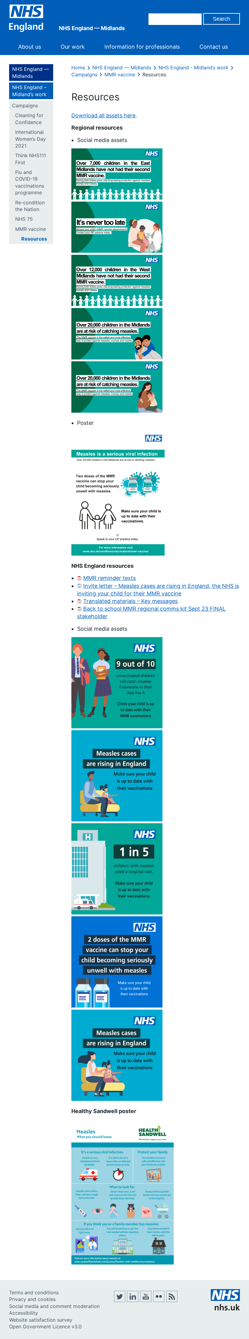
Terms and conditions (34, 1292)
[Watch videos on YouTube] (146, 1300)
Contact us (214, 46)
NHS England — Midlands (30, 72)
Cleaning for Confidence (29, 118)
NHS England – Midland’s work (29, 90)
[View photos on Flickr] (159, 1300)
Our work (73, 46)
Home (78, 67)
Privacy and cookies (32, 1299)
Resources (34, 239)
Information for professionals (142, 46)
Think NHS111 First (30, 158)
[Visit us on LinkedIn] (132, 1300)
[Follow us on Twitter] (119, 1300)
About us (29, 46)
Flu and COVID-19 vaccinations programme (29, 182)
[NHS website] (225, 1309)
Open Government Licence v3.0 (45, 1326)
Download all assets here (103, 115)
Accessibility (23, 1313)
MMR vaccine (30, 229)
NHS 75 (24, 219)
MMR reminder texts (109, 578)
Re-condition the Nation (30, 205)
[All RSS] (172, 1300)
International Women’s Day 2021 (30, 139)
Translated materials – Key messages (130, 601)
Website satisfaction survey (40, 1320)
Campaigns (25, 105)
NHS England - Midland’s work (193, 67)
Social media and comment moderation (54, 1306)
